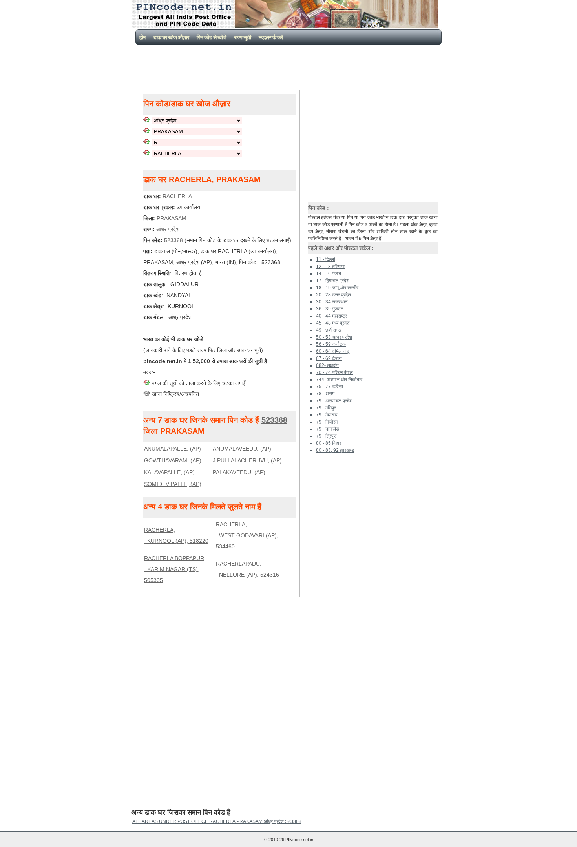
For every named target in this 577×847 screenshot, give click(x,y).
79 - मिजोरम (327, 422)
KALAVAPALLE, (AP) (169, 472)
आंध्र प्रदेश (167, 229)
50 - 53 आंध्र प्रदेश (334, 337)
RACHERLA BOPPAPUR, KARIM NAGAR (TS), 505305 (175, 569)
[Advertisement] (290, 66)
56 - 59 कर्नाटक (331, 344)
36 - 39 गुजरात (329, 309)
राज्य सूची (242, 37)
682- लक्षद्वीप (327, 365)
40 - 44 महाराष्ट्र (331, 316)
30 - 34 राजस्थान (332, 302)
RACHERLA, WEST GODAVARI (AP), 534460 (247, 535)
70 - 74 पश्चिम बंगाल (334, 372)
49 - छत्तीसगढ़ (328, 330)
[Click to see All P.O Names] (146, 153)
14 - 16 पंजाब (328, 273)
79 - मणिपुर (326, 408)
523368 (173, 240)
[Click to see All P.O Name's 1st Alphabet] (146, 142)
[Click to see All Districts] (146, 131)
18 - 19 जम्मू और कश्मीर (337, 287)
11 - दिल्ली (325, 259)
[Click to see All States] (146, 120)
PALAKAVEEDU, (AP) (239, 472)
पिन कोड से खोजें (211, 37)
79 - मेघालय (327, 415)
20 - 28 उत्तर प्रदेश (333, 295)
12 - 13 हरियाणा (330, 266)
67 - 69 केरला (329, 358)
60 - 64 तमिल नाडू (332, 351)
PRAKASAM (171, 218)
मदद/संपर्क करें (271, 37)
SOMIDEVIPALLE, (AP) (172, 484)
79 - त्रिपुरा (326, 436)
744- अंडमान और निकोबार (339, 379)
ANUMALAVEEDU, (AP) (242, 448)
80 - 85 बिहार (328, 443)
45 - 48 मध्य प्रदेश (333, 323)
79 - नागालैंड (327, 429)
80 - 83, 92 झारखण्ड (335, 450)
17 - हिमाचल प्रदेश (332, 280)
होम (142, 37)
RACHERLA (177, 196)
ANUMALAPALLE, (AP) (172, 448)
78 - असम (325, 393)
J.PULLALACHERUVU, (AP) (247, 460)
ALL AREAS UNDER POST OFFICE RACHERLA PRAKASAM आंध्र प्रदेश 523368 (216, 821)
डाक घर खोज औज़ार (171, 37)
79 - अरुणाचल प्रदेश (334, 400)
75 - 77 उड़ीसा (329, 386)
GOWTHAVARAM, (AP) (172, 460)
